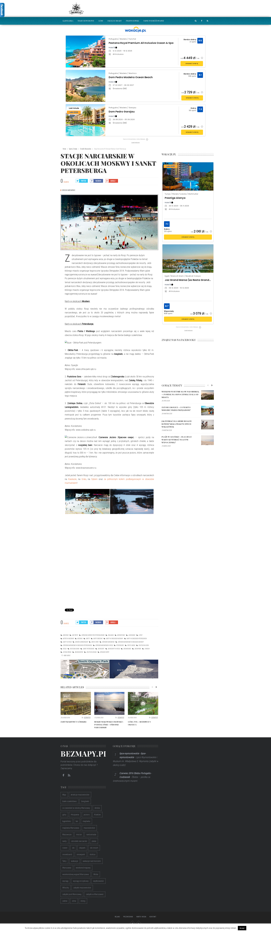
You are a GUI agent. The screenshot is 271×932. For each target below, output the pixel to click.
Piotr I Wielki (131, 645)
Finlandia (110, 635)
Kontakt (152, 917)
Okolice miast (114, 20)
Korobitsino (121, 635)
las (77, 821)
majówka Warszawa (70, 828)
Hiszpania (75, 814)
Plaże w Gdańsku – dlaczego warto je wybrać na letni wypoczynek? (177, 440)
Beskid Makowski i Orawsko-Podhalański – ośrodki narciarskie (109, 725)
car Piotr (75, 635)
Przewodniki (132, 20)
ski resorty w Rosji (114, 648)
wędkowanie (98, 881)
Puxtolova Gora (143, 645)
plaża (94, 841)
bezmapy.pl (87, 717)
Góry (100, 20)
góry (64, 814)
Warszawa (66, 867)
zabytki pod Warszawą (71, 894)
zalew (64, 901)
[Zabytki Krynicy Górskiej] (76, 703)
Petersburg (120, 645)
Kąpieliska (68, 20)
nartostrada (91, 834)
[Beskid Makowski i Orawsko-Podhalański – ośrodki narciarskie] (109, 703)
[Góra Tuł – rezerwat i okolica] (143, 703)
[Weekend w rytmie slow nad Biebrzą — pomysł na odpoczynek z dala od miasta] (207, 395)
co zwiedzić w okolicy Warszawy (76, 808)
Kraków (97, 814)
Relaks (117, 917)
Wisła (95, 874)
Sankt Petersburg (88, 648)
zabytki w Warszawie (94, 894)
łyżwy (140, 635)
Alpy (64, 794)
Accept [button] (242, 928)
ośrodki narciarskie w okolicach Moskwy (131, 642)
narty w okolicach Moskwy (114, 638)
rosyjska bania (74, 648)
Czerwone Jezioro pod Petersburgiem (92, 635)
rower (64, 848)
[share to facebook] (202, 21)
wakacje (74, 861)
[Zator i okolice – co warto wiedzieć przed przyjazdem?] (207, 410)
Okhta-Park (94, 642)
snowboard (127, 648)
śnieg (83, 901)
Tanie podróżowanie (153, 20)
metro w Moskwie (68, 638)
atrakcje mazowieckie (80, 794)
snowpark (137, 648)
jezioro (87, 814)
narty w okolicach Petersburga (136, 638)
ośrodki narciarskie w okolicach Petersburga (77, 645)
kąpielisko (66, 821)
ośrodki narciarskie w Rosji (104, 645)
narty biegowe (97, 638)
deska (97, 808)
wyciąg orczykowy (80, 881)
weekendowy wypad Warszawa (75, 874)
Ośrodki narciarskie (68, 190)
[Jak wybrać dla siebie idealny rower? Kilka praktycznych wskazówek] (207, 424)
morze (79, 834)
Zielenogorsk (79, 652)
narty (88, 638)
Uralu (84, 479)
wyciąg (65, 881)
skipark (82, 848)
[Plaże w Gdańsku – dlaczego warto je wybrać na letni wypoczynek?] (207, 440)
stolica (92, 854)
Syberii (94, 479)
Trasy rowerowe (85, 20)
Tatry (64, 861)
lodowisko (131, 635)
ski (73, 848)
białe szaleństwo (69, 801)
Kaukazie (72, 479)
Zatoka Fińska (67, 652)
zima (74, 901)
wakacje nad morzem (92, 861)
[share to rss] (207, 21)
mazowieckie (89, 828)
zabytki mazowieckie (82, 887)
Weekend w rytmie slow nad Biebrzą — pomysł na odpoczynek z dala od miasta (180, 394)
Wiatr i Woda (141, 917)
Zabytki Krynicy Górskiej (73, 722)
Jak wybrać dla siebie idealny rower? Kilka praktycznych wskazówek (177, 424)
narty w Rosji (67, 642)
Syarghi (146, 648)
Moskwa (79, 638)
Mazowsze (67, 834)
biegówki (65, 635)
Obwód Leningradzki (81, 642)
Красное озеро (104, 652)
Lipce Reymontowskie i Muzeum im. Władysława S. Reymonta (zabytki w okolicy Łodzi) (135, 761)
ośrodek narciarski (108, 642)
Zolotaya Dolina (91, 652)
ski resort (101, 648)
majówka (86, 821)
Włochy (65, 887)
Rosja (64, 648)
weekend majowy (83, 867)
